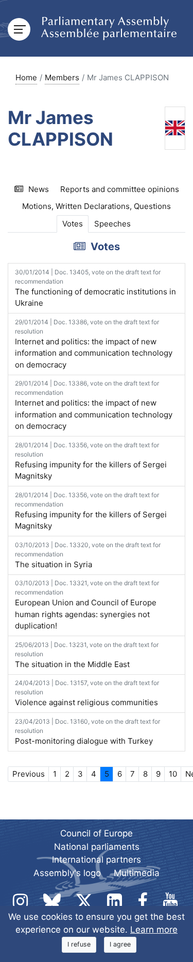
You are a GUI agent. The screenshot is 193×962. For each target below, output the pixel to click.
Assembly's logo (67, 873)
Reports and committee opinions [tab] (119, 189)
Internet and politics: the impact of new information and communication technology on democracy (93, 344)
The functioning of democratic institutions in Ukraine (95, 288)
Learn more (154, 929)
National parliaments (96, 847)
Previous (28, 774)
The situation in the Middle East (87, 655)
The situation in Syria (88, 555)
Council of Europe (96, 833)
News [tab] (38, 189)
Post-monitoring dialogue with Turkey (87, 732)
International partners (96, 859)
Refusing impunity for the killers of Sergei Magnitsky (91, 461)
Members (62, 77)
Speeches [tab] (112, 224)
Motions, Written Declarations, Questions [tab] (96, 206)
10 (173, 774)
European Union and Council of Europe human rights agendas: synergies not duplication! (87, 605)
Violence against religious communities (87, 693)
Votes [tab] (72, 224)
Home (26, 77)
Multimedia (137, 873)
